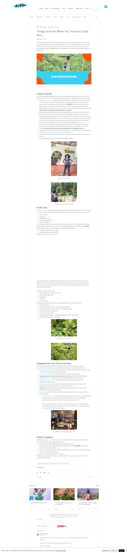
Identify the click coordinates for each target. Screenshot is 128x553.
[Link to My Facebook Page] (63, 506)
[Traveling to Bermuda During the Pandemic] (64, 475)
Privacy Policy (59, 494)
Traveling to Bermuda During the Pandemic (63, 484)
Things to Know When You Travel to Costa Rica (47, 444)
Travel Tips (48, 17)
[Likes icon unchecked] (41, 526)
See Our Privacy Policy (60, 550)
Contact (76, 494)
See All (97, 465)
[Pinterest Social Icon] (65, 506)
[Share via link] (48, 453)
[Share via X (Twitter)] (41, 453)
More (85, 17)
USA (68, 17)
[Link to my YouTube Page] (58, 506)
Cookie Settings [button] (105, 550)
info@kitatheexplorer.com (58, 497)
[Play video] (64, 69)
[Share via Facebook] (37, 453)
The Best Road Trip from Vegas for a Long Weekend (87, 484)
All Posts (31, 17)
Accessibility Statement (68, 494)
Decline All (114, 550)
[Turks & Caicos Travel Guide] (40, 475)
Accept (121, 550)
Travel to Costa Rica (64, 444)
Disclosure (52, 494)
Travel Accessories (76, 17)
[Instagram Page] (60, 506)
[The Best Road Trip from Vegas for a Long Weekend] (88, 475)
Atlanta (55, 17)
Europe (62, 17)
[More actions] (90, 27)
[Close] (126, 550)
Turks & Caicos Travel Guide (38, 483)
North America (40, 447)
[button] (105, 6)
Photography (39, 17)
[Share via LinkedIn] (44, 453)
